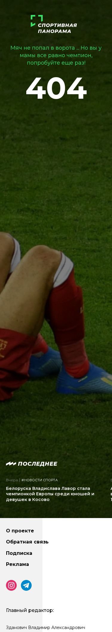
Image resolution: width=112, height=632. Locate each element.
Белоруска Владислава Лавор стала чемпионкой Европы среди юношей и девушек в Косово (50, 494)
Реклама (17, 564)
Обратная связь (27, 542)
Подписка (19, 553)
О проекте (20, 531)
